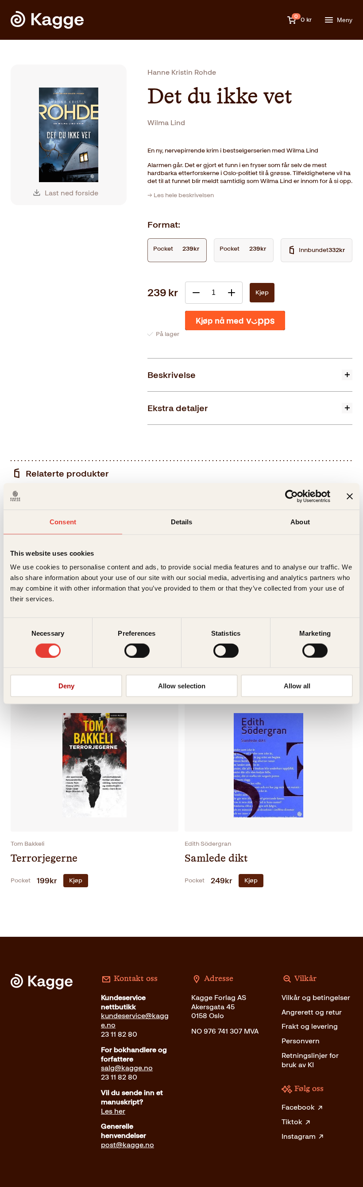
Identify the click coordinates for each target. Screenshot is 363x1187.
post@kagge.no (127, 1145)
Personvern (301, 1041)
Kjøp (262, 292)
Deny (66, 686)
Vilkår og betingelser (316, 997)
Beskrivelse (171, 375)
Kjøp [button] (75, 880)
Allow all (297, 686)
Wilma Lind (166, 122)
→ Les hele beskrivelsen (180, 195)
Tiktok (292, 1122)
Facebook (298, 1107)
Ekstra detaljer (177, 408)
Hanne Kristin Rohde (181, 72)
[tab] (249, 374)
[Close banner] (350, 496)
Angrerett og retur (312, 1012)
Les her (113, 1111)
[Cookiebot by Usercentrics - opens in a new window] (291, 496)
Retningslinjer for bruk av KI (310, 1060)
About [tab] (300, 521)
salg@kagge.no (127, 1068)
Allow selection (181, 686)
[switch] (137, 650)
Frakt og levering (310, 1026)
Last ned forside (71, 193)
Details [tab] (182, 521)
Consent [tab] (63, 521)
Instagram (299, 1136)
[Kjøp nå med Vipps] (235, 320)
